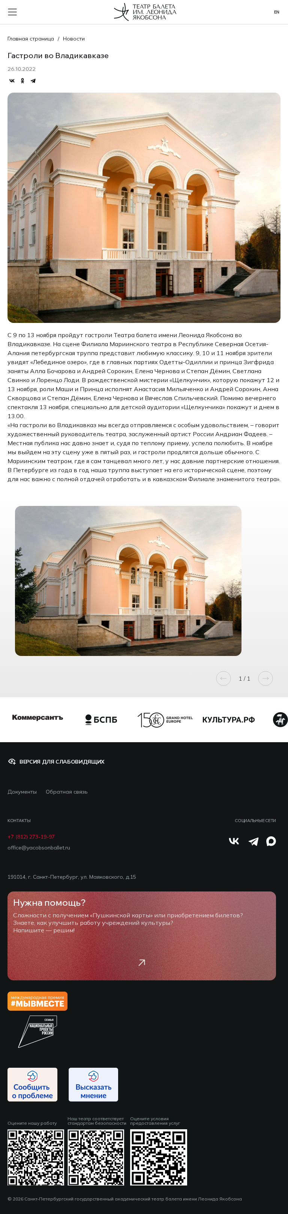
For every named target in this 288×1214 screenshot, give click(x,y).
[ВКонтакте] (12, 80)
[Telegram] (33, 80)
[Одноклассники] (22, 80)
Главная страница (31, 38)
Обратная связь (67, 792)
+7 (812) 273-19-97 (31, 837)
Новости (74, 38)
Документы (22, 792)
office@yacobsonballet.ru (39, 848)
